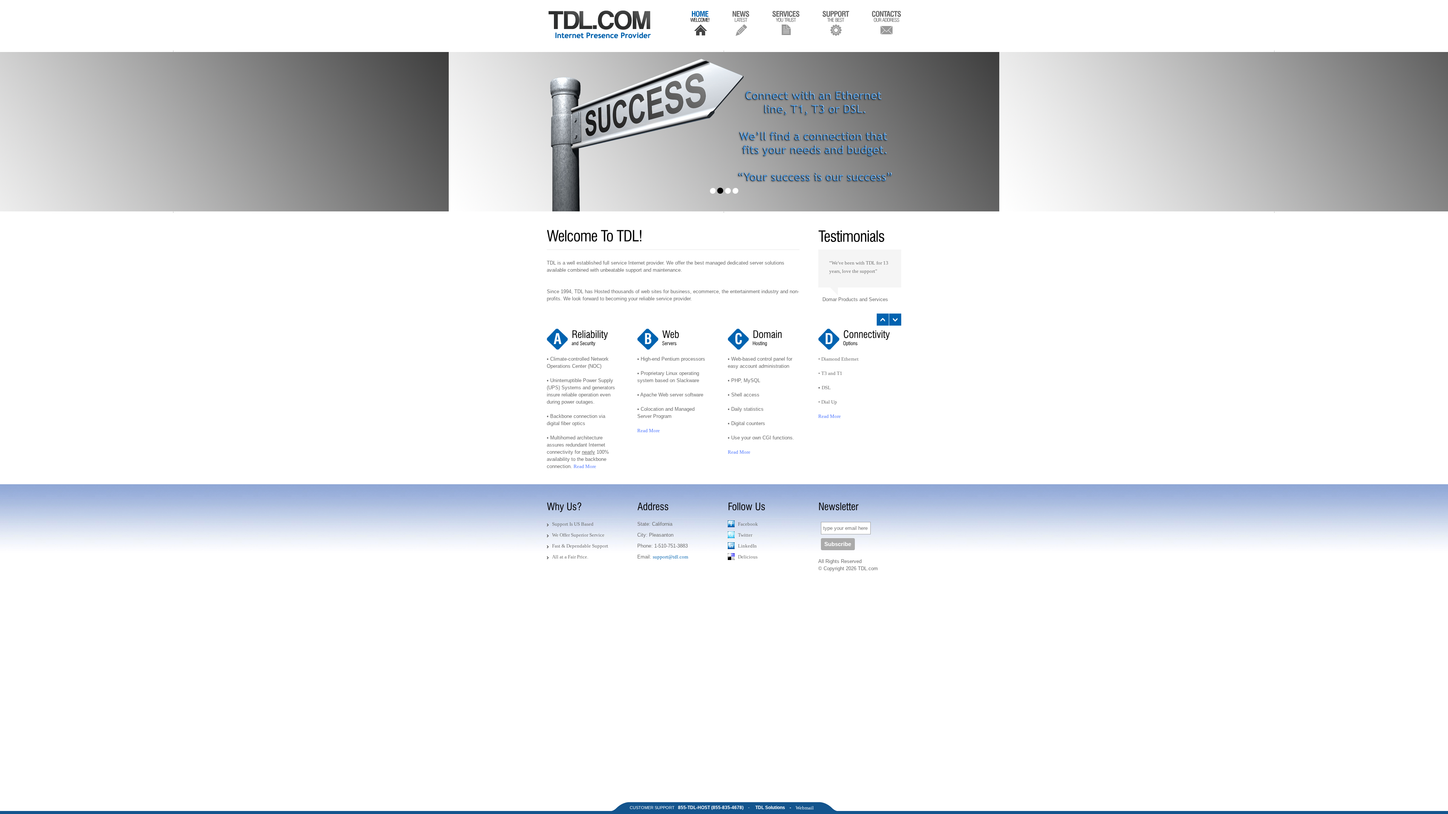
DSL (826, 387)
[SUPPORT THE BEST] (835, 22)
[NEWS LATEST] (741, 22)
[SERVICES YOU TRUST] (786, 22)
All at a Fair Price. (570, 557)
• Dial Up (827, 402)
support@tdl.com (670, 557)
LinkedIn (747, 546)
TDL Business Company (601, 24)
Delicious (748, 557)
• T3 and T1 (830, 373)
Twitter (745, 535)
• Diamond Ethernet (838, 359)
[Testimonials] (859, 231)
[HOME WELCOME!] (700, 22)
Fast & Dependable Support (580, 546)
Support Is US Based (573, 524)
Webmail (805, 808)
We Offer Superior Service (578, 535)
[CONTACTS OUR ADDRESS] (886, 22)
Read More (585, 466)
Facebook (748, 524)
